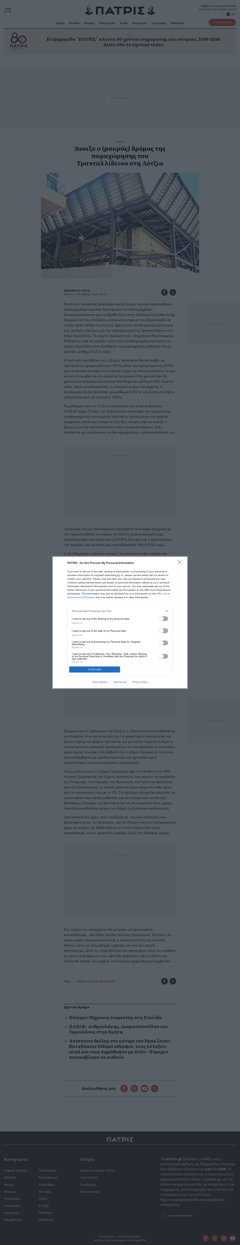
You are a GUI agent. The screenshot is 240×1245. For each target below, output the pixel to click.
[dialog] (120, 622)
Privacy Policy (140, 682)
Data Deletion (100, 682)
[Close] (180, 563)
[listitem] (120, 611)
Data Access (120, 682)
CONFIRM (94, 669)
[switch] (163, 618)
